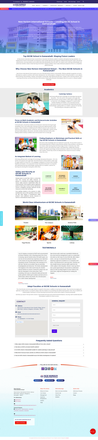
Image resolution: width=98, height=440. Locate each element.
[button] (16, 267)
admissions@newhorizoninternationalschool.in (29, 314)
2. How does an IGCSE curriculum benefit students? (26, 347)
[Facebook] (46, 368)
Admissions (60, 5)
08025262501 (18, 409)
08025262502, (25, 409)
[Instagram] (43, 368)
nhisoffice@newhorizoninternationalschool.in (25, 415)
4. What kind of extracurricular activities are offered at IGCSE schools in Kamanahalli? (35, 352)
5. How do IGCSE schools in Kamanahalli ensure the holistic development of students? (35, 355)
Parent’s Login (81, 5)
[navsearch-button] (83, 2)
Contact (75, 5)
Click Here (27, 8)
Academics (45, 5)
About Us (38, 5)
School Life (68, 5)
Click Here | (76, 8)
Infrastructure (53, 5)
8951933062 (18, 401)
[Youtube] (52, 368)
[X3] (49, 368)
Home (33, 5)
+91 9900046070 (21, 318)
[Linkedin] (55, 368)
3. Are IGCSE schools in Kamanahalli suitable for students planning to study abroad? (34, 349)
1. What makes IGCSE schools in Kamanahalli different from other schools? (32, 344)
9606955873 (18, 399)
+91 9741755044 (30, 318)
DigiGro (67, 438)
